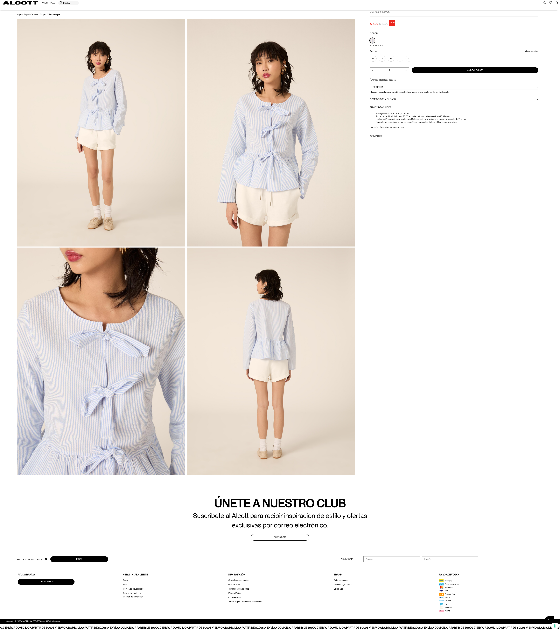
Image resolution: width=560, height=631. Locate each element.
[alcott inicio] (20, 3)
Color (374, 33)
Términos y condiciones (238, 589)
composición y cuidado (383, 99)
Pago (125, 580)
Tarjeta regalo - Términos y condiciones (245, 602)
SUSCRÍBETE (280, 537)
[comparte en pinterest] (380, 142)
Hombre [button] (44, 3)
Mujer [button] (53, 3)
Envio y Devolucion (381, 107)
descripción (377, 87)
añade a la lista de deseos (384, 80)
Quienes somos (341, 580)
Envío (125, 584)
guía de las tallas (531, 51)
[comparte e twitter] (375, 142)
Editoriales (338, 589)
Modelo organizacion (343, 584)
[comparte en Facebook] (371, 142)
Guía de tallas (234, 584)
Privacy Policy (234, 593)
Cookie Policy (234, 597)
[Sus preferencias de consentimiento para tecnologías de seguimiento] (555, 626)
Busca (79, 559)
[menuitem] (44, 3)
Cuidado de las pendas (238, 580)
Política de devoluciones (134, 589)
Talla (373, 51)
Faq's (402, 127)
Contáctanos (46, 582)
